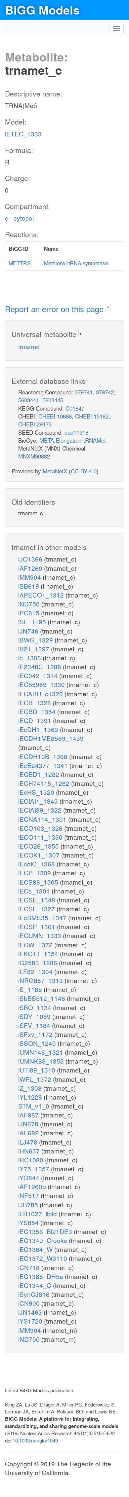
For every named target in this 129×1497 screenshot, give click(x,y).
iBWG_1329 (36, 639)
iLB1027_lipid (38, 1213)
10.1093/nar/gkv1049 (35, 1440)
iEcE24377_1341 (43, 765)
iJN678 (29, 1123)
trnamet (29, 346)
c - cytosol (19, 217)
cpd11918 (76, 432)
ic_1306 (30, 657)
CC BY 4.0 (84, 471)
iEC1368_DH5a (41, 1276)
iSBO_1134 (35, 1007)
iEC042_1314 (38, 675)
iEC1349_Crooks (43, 1240)
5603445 (52, 400)
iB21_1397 (34, 648)
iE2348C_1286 (40, 666)
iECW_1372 (36, 944)
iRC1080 (31, 1159)
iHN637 (29, 1150)
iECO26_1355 (39, 845)
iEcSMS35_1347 (43, 917)
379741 (84, 392)
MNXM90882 (34, 456)
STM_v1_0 (34, 1105)
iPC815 (29, 612)
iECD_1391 (35, 720)
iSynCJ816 (34, 1294)
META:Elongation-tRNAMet (72, 440)
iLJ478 (28, 1141)
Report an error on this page (55, 308)
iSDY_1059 (35, 1016)
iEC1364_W (36, 1249)
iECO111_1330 (41, 836)
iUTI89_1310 (37, 1069)
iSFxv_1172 (36, 1034)
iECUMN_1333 (40, 935)
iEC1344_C (35, 1285)
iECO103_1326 (41, 827)
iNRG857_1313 (41, 980)
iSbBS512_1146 (42, 998)
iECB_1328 (35, 702)
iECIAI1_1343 (39, 800)
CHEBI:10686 (55, 416)
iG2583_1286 (38, 962)
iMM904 (30, 576)
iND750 (29, 603)
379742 (105, 392)
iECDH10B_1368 (43, 756)
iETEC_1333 (23, 133)
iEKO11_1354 (39, 953)
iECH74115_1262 (44, 783)
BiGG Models (42, 9)
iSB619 (29, 585)
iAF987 (29, 1114)
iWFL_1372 (35, 1079)
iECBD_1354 (37, 711)
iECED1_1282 (39, 774)
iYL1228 (31, 1096)
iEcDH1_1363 (39, 729)
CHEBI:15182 (91, 416)
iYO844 (29, 1177)
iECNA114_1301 (43, 819)
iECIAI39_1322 (40, 809)
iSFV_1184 (35, 1025)
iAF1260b (33, 1186)
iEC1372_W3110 (43, 1258)
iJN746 (29, 630)
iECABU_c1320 (41, 693)
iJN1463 (31, 1311)
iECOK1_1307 (39, 854)
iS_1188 (31, 989)
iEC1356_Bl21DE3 (46, 1231)
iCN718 (29, 1267)
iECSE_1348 (37, 899)
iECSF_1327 (37, 908)
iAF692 (29, 1132)
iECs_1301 (35, 890)
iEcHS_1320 (37, 791)
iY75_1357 (34, 1168)
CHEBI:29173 (35, 424)
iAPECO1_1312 (41, 594)
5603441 (28, 400)
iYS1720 (31, 1320)
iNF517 (29, 1195)
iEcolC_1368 (37, 863)
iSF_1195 (33, 621)
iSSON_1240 (38, 1043)
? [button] (108, 307)
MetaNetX (55, 471)
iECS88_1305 (39, 881)
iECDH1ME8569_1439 (51, 738)
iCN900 (29, 1302)
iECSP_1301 (37, 926)
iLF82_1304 (36, 971)
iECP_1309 (35, 872)
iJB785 (29, 1204)
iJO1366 (31, 558)
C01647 (74, 408)
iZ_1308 (30, 1087)
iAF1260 (31, 568)
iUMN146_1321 (41, 1051)
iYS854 (29, 1222)
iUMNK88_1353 (41, 1060)
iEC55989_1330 (42, 684)
